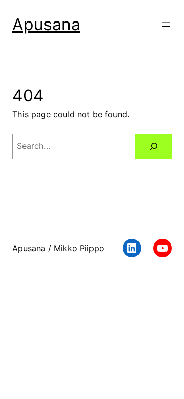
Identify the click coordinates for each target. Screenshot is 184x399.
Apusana (46, 24)
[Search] (153, 146)
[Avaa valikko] (165, 24)
